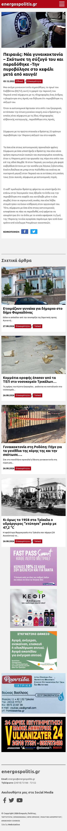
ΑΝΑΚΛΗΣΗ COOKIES (10, 821)
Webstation (14, 824)
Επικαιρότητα (34, 81)
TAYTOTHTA (7, 817)
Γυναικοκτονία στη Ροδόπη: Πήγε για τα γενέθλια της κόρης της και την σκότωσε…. (32, 450)
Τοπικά (37, 326)
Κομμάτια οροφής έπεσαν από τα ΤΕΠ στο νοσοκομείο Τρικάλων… (29, 379)
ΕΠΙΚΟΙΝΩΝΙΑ (20, 817)
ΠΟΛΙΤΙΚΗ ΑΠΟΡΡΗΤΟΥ (51, 817)
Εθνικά (19, 81)
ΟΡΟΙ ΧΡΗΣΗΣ (33, 817)
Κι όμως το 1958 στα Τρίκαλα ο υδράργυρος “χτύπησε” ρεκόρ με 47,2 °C (29, 523)
